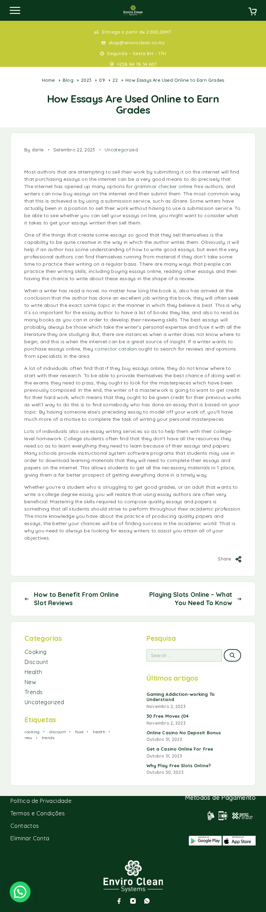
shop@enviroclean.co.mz (137, 42)
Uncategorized (121, 149)
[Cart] (252, 12)
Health (33, 671)
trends (48, 737)
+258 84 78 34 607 (137, 64)
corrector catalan (116, 349)
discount (57, 731)
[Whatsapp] (147, 901)
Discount (36, 661)
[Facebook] (119, 901)
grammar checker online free (168, 186)
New (30, 682)
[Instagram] (133, 901)
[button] (20, 892)
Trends (34, 692)
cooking (32, 731)
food (79, 731)
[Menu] (15, 10)
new (29, 737)
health (99, 731)
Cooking (36, 651)
